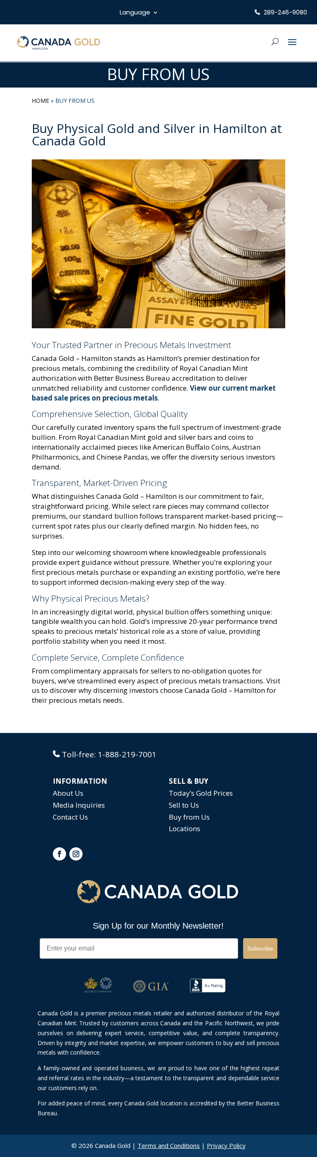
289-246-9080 (284, 12)
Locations (184, 828)
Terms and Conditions (168, 1145)
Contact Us (70, 817)
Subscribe (260, 948)
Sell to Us (184, 805)
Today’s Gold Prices (201, 793)
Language (135, 13)
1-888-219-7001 (127, 754)
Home (40, 100)
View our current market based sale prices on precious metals (154, 393)
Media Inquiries (79, 805)
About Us (68, 793)
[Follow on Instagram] (76, 854)
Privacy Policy (226, 1145)
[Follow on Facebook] (59, 854)
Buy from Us (189, 817)
